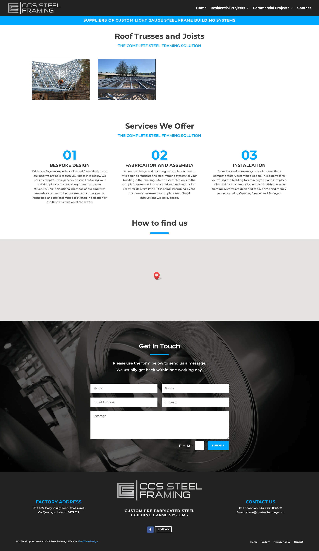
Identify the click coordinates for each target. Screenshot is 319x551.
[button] (158, 276)
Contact (304, 8)
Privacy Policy (282, 542)
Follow (163, 529)
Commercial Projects (271, 8)
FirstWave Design (88, 541)
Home (201, 8)
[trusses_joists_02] (126, 99)
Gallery (266, 542)
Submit (218, 445)
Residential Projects (228, 8)
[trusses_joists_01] (61, 99)
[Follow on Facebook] (150, 529)
